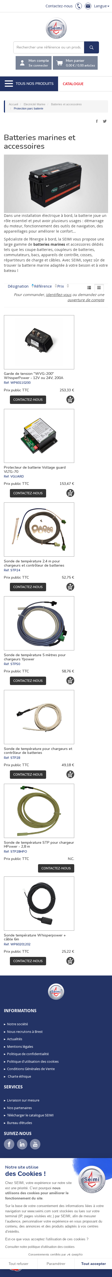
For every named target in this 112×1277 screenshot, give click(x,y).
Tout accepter (93, 1264)
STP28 (15, 758)
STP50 (15, 664)
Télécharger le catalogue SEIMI (30, 1115)
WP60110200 (20, 383)
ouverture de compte (85, 299)
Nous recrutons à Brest (25, 1031)
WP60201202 (20, 944)
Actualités (14, 1039)
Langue (100, 5)
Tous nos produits (35, 83)
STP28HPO (18, 851)
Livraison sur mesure (23, 1100)
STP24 (15, 570)
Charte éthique (19, 1076)
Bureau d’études (19, 1122)
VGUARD (17, 476)
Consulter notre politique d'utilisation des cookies (39, 1247)
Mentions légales (20, 1046)
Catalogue (73, 83)
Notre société (17, 1024)
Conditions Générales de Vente (31, 1068)
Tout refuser (18, 1264)
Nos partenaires (19, 1107)
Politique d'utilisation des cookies (33, 1061)
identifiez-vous (58, 294)
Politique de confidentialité (28, 1053)
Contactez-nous (59, 5)
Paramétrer (56, 1264)
